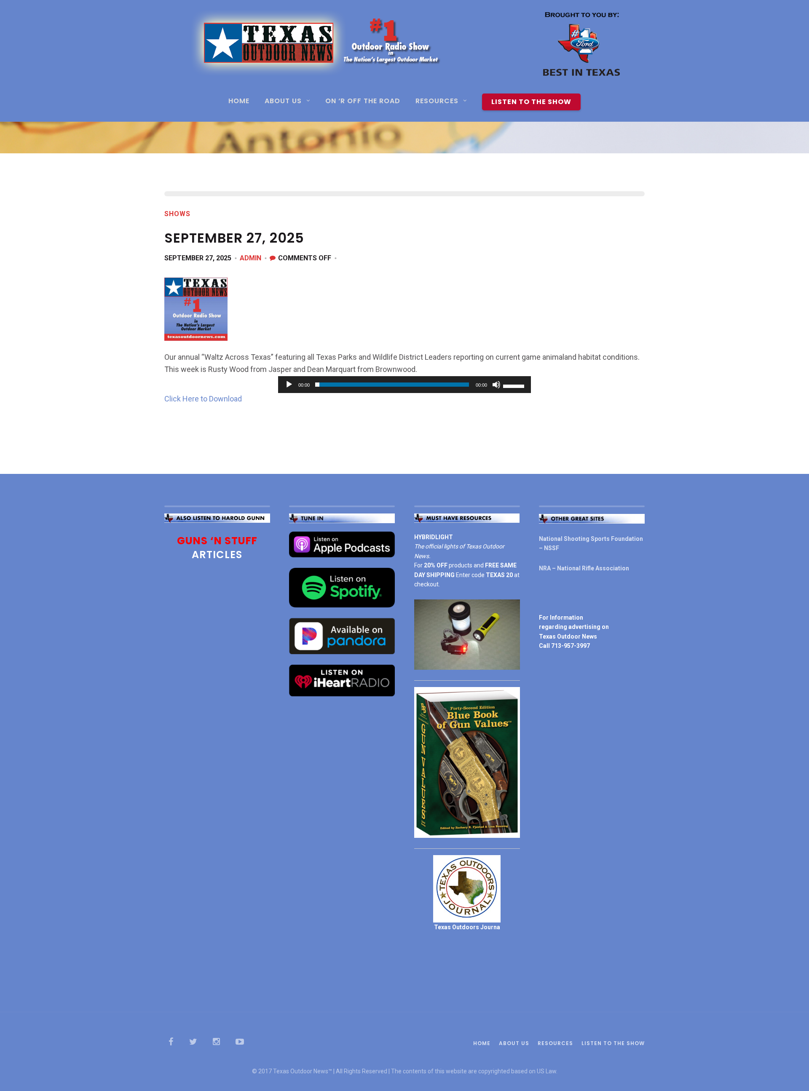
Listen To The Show (531, 102)
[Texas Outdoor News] (404, 46)
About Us (283, 102)
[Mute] (496, 384)
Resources (436, 102)
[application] (404, 384)
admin (250, 258)
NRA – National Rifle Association (584, 568)
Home (238, 102)
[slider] (515, 385)
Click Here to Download (203, 398)
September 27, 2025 (197, 258)
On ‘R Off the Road (362, 102)
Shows (177, 214)
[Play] (289, 384)
